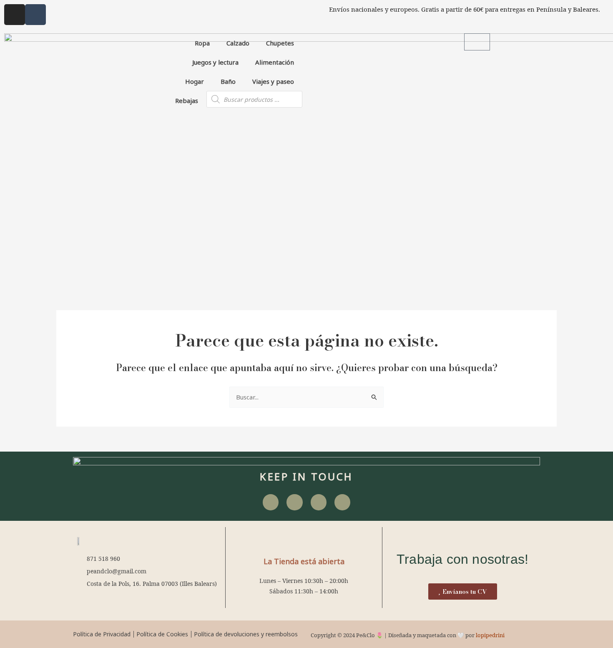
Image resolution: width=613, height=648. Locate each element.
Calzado (237, 43)
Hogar (194, 81)
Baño (228, 81)
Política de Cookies (162, 634)
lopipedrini (490, 635)
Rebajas (186, 100)
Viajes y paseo (273, 81)
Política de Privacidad (102, 634)
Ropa (202, 43)
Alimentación (274, 62)
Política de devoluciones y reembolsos (246, 634)
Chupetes (280, 43)
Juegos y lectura (215, 62)
